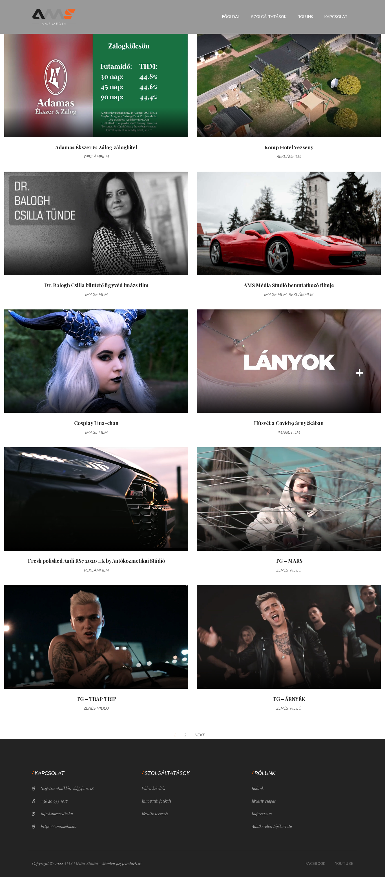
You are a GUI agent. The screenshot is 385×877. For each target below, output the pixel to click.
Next (199, 735)
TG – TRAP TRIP (96, 699)
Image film (96, 294)
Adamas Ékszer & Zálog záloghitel (96, 147)
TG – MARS (288, 560)
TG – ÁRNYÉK (289, 699)
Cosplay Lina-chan (96, 423)
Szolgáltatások (268, 16)
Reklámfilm (96, 157)
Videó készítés (153, 788)
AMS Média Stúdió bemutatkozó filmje (289, 285)
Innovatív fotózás (156, 801)
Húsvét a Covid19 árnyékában (289, 423)
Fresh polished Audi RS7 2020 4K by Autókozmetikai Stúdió (96, 560)
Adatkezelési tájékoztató (272, 826)
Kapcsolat (336, 16)
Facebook (316, 863)
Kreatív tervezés (155, 813)
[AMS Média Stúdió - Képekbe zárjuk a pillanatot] (54, 16)
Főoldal (231, 16)
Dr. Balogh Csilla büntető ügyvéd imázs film (96, 285)
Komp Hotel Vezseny (288, 147)
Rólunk (305, 16)
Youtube (344, 863)
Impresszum (262, 813)
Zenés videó (289, 570)
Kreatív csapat (264, 801)
